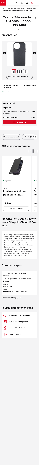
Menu (36, 3)
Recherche (17, 3)
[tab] (14, 71)
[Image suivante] (34, 53)
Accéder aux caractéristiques (18, 77)
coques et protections (28, 9)
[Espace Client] (31, 3)
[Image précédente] (4, 53)
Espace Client (31, 3)
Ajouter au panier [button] (16, 209)
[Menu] (36, 3)
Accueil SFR (3, 3)
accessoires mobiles (13, 9)
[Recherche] (17, 3)
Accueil (4, 9)
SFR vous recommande (11, 137)
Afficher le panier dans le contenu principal (22, 3)
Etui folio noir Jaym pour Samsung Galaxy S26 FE (14, 192)
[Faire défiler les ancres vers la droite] (35, 137)
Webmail (27, 3)
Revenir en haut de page (10, 298)
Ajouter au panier (19, 122)
